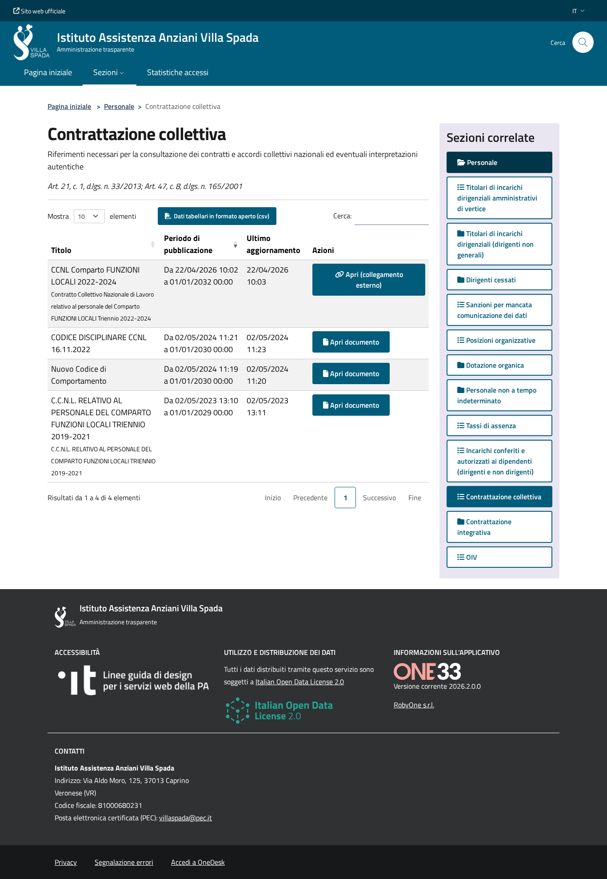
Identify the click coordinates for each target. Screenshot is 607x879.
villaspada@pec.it (185, 817)
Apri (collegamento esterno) (373, 279)
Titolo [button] (61, 250)
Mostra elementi (92, 216)
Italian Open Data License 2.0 (300, 681)
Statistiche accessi (177, 72)
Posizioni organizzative (499, 340)
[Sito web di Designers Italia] (134, 680)
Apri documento (353, 342)
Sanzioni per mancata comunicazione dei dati (494, 310)
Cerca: (342, 215)
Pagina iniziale (69, 106)
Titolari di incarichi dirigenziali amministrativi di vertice (497, 198)
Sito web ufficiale (42, 11)
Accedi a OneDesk (198, 862)
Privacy (66, 862)
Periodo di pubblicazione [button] (188, 244)
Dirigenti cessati (490, 279)
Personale (119, 106)
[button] (579, 11)
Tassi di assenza (490, 425)
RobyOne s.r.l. (414, 704)
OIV (470, 557)
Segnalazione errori (124, 862)
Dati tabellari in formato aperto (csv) (220, 216)
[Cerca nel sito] (583, 42)
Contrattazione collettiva (508, 496)
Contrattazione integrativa (484, 527)
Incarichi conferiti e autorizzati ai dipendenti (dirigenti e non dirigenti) (495, 461)
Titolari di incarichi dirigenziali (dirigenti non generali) (495, 244)
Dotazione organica (494, 365)
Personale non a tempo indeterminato (496, 395)
